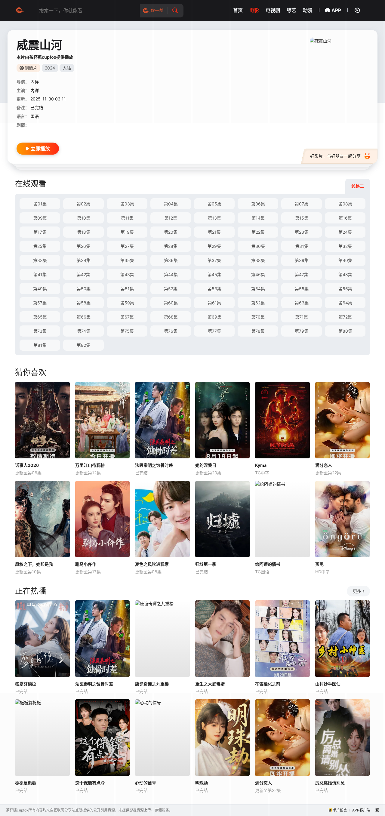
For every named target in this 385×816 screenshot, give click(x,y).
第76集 (170, 331)
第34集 (84, 260)
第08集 (345, 203)
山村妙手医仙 (327, 683)
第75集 (127, 331)
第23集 (301, 232)
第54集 (258, 288)
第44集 (171, 274)
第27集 (127, 246)
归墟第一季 (205, 564)
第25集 (40, 246)
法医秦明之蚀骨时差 (154, 465)
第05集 (214, 203)
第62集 (258, 302)
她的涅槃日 (205, 465)
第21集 (214, 232)
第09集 (40, 217)
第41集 (40, 274)
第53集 (214, 288)
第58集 (84, 302)
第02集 (83, 203)
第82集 (83, 345)
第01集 (40, 203)
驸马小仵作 (85, 564)
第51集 (127, 288)
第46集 (258, 274)
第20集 (170, 232)
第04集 (171, 203)
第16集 (345, 217)
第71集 (301, 316)
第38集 (258, 260)
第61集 (214, 302)
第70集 (258, 316)
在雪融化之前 (267, 683)
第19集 (127, 232)
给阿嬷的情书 (267, 564)
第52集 (170, 288)
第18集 (83, 232)
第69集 (214, 316)
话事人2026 (27, 465)
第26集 (83, 246)
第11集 (127, 217)
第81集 (40, 345)
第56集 (345, 288)
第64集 (345, 302)
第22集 (258, 232)
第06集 (258, 203)
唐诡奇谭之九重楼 (152, 683)
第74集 (83, 331)
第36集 (171, 260)
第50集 (84, 288)
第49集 (40, 288)
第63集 (302, 302)
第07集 (301, 203)
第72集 (345, 316)
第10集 (83, 217)
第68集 (171, 316)
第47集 (301, 274)
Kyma (260, 465)
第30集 (258, 246)
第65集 (40, 316)
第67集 (127, 316)
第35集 (127, 260)
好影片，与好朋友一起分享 (335, 156)
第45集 (214, 274)
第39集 (302, 260)
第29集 (214, 246)
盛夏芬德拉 (25, 683)
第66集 (84, 316)
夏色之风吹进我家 (152, 564)
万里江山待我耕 (90, 465)
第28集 (170, 246)
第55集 (302, 288)
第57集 (40, 302)
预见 (319, 564)
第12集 (170, 217)
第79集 (301, 331)
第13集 (214, 217)
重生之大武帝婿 (210, 683)
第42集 (83, 274)
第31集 (301, 246)
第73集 (40, 331)
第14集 (258, 217)
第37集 (214, 260)
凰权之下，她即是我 (34, 564)
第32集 (345, 246)
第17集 (39, 232)
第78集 (258, 331)
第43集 (127, 274)
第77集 (214, 331)
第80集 (345, 331)
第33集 (40, 260)
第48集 (345, 274)
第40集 (345, 260)
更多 (357, 591)
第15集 (301, 217)
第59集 (127, 302)
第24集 (345, 232)
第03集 (127, 203)
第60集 (171, 302)
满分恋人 (323, 465)
